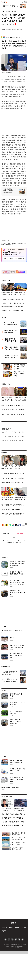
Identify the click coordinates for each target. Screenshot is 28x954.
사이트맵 (20, 944)
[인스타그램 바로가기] (15, 939)
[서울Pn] (4, 2)
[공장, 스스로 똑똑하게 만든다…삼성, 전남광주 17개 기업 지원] (4, 657)
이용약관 (7, 944)
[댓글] (14, 24)
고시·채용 (23, 927)
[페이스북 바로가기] (5, 939)
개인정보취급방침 (13, 944)
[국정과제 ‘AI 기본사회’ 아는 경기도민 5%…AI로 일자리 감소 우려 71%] (4, 564)
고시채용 (3, 756)
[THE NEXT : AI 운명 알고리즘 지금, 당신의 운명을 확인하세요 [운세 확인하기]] (14, 272)
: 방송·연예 (6, 796)
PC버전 (24, 944)
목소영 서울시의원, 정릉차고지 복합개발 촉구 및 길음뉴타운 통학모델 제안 (10, 190)
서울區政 (3, 690)
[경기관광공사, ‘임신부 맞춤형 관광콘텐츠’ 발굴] (4, 574)
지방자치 (8, 12)
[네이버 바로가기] (19, 939)
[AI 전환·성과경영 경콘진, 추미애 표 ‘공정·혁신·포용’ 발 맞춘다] (4, 594)
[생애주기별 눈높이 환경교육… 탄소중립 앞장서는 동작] (4, 723)
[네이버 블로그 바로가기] (22, 939)
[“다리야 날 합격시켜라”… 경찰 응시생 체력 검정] (4, 762)
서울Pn (3, 12)
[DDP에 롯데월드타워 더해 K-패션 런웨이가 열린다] (4, 647)
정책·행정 (3, 558)
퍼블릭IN (4, 931)
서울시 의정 (13, 12)
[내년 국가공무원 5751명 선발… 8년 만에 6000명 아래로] (4, 780)
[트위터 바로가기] (9, 939)
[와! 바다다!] (4, 639)
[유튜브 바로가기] (12, 939)
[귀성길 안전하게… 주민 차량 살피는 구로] (4, 705)
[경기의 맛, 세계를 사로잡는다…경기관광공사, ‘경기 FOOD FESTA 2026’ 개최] (4, 583)
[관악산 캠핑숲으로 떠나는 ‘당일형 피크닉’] (4, 713)
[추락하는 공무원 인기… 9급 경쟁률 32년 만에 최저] (4, 771)
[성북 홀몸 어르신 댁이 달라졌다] (4, 696)
